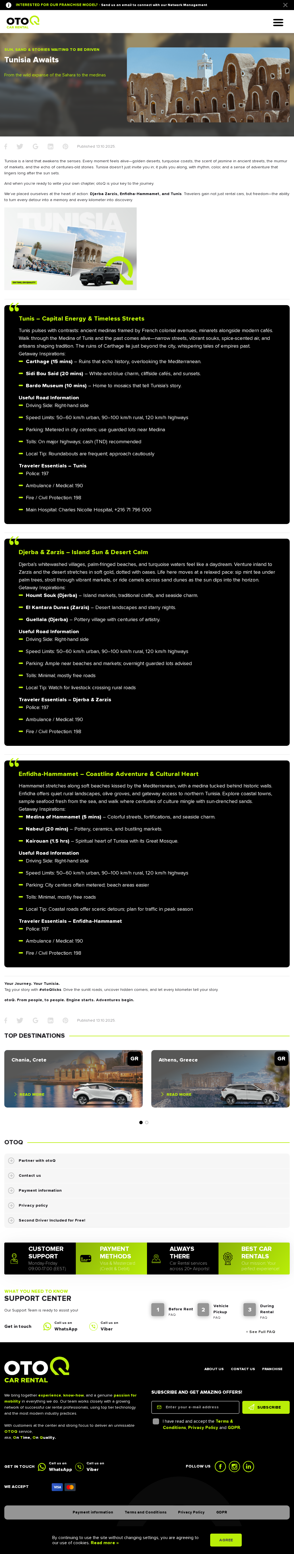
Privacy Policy (203, 1428)
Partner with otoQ (37, 1161)
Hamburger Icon (281, 22)
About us (214, 1369)
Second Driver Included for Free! (52, 1220)
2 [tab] (146, 1122)
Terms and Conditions (146, 1512)
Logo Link (23, 22)
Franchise (272, 1369)
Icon (64, 1487)
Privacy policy (33, 1205)
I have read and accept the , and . (202, 1424)
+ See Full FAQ (260, 1332)
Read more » (104, 1542)
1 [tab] (141, 1122)
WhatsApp (66, 1329)
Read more (32, 1094)
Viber (106, 1329)
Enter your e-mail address (192, 1407)
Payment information (40, 1191)
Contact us (30, 1176)
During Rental (267, 1309)
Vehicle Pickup (221, 1309)
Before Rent (181, 1309)
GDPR (234, 1428)
